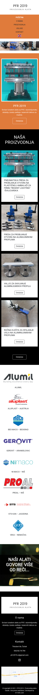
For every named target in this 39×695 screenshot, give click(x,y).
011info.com (19, 693)
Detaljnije (19, 121)
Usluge (19, 28)
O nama (19, 21)
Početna (19, 17)
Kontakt (19, 32)
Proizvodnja (19, 25)
